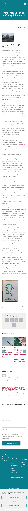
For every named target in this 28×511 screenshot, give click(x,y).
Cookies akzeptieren (14, 497)
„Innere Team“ (10, 195)
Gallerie (8, 343)
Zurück (20, 27)
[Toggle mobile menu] (25, 4)
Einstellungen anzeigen (14, 505)
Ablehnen (14, 501)
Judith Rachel (6, 306)
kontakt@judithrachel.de (17, 477)
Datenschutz (15, 509)
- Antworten (10, 390)
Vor (24, 27)
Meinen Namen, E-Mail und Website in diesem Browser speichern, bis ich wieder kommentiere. (12, 436)
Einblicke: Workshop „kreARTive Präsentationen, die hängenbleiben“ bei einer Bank (20, 339)
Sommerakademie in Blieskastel (12, 209)
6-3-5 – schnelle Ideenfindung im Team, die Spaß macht (7, 339)
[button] (3, 351)
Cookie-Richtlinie (8, 509)
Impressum (20, 509)
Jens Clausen (11, 207)
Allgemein (20, 306)
